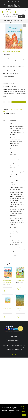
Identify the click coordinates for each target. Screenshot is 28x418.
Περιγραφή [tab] (4, 120)
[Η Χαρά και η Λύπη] (20, 272)
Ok (23, 414)
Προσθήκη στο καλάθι (18, 101)
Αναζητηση (21, 16)
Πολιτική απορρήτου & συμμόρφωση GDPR (14, 349)
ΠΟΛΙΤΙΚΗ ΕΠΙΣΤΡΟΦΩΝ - (19, 334)
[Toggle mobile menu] (25, 10)
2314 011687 (16, 5)
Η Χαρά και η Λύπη (20, 280)
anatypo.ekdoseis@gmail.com (14, 6)
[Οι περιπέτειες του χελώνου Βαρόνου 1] (7, 272)
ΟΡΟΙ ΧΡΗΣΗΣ (14, 336)
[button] (24, 25)
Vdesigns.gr (23, 347)
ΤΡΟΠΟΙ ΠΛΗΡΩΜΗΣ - (8, 334)
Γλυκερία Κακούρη (13, 109)
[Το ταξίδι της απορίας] (7, 300)
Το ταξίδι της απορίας (7, 308)
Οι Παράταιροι (19, 308)
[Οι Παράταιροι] (20, 300)
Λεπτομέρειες (10, 289)
